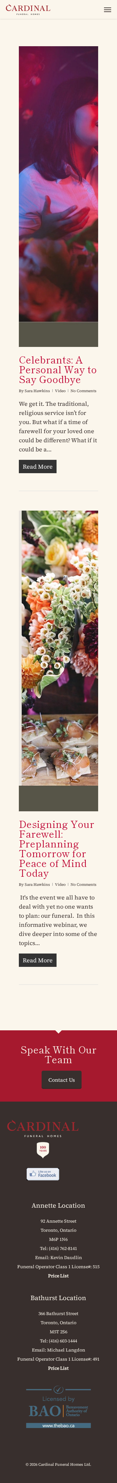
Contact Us (61, 1079)
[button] (107, 9)
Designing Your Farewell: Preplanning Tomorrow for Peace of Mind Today (56, 848)
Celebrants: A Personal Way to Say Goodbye (58, 369)
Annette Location (58, 1205)
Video (60, 390)
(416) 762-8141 (63, 1248)
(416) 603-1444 (63, 1341)
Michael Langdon (66, 1350)
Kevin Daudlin (66, 1257)
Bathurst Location (58, 1297)
